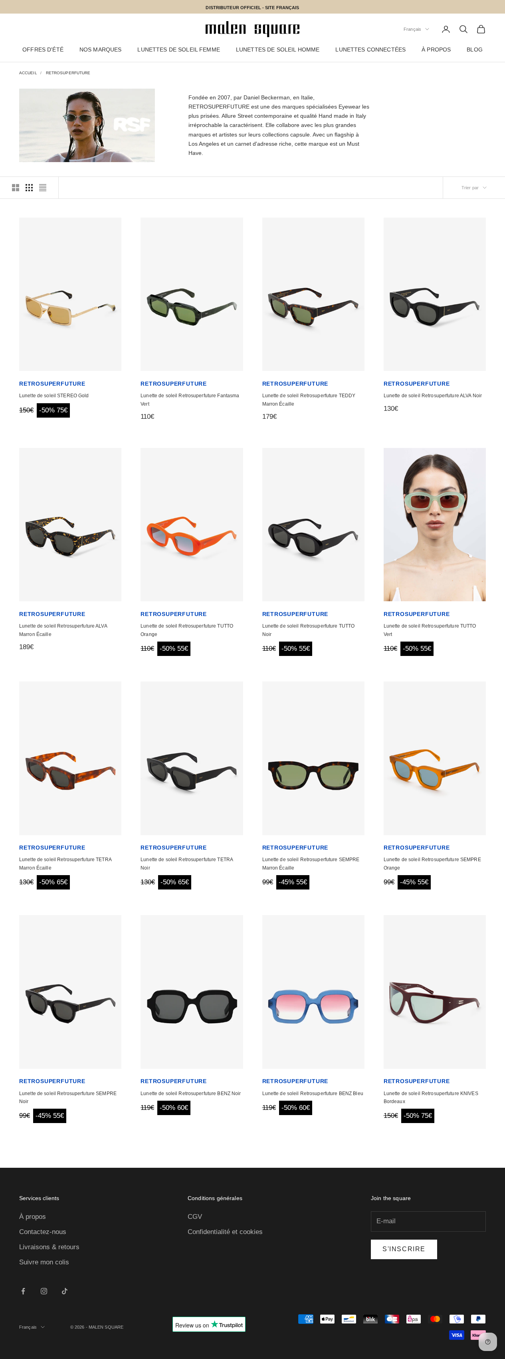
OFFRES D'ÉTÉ (42, 50)
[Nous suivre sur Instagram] (44, 1291)
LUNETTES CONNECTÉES (370, 50)
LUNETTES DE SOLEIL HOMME (277, 50)
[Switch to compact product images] (42, 187)
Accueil (28, 73)
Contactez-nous (42, 1232)
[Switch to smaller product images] (29, 187)
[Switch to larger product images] (15, 187)
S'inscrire (404, 1249)
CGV (195, 1216)
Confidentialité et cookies (225, 1232)
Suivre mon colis (44, 1262)
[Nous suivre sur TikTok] (65, 1291)
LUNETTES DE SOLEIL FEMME (178, 50)
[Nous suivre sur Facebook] (23, 1291)
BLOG (475, 50)
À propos (32, 1216)
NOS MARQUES (100, 50)
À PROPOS (436, 50)
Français (412, 29)
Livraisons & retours (49, 1247)
